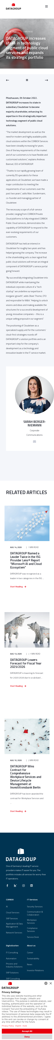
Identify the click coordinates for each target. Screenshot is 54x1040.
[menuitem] (16, 901)
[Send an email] (34, 441)
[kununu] (15, 885)
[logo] (21, 854)
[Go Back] (27, 80)
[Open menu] (47, 6)
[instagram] (23, 885)
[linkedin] (30, 885)
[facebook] (8, 885)
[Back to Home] (13, 6)
